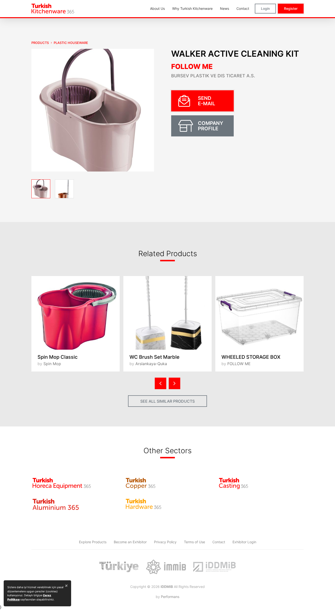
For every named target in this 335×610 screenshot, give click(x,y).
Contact (218, 542)
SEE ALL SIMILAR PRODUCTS (167, 401)
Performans (170, 597)
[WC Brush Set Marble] (167, 313)
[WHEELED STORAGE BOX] (259, 313)
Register (290, 8)
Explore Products (92, 542)
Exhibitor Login (244, 542)
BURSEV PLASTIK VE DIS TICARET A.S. (213, 75)
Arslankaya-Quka (151, 363)
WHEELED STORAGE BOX (250, 357)
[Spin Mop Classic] (75, 313)
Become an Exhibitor (130, 542)
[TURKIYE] (119, 566)
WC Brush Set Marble (154, 357)
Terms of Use (194, 542)
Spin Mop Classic (57, 357)
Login (265, 8)
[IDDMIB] (214, 567)
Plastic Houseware (71, 43)
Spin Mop (52, 363)
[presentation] (160, 383)
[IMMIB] (166, 566)
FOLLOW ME (192, 66)
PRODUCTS (40, 43)
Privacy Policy (165, 542)
